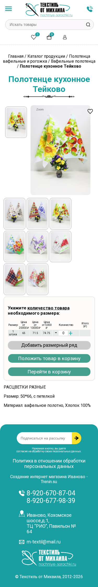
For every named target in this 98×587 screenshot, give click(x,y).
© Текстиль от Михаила (38, 576)
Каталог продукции (46, 56)
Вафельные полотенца (73, 61)
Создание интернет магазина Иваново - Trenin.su (49, 479)
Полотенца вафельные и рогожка (46, 59)
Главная (16, 56)
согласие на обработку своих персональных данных (48, 451)
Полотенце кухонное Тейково (50, 66)
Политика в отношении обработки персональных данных (49, 463)
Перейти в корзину (49, 372)
